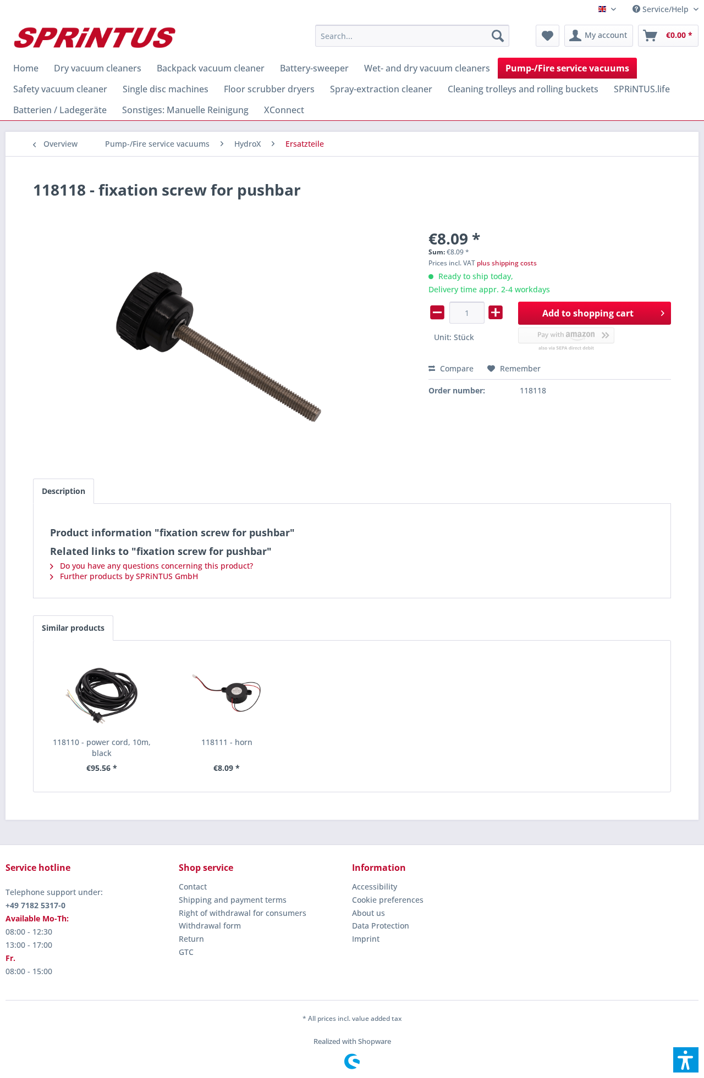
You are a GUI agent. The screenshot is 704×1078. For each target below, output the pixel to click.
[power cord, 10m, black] (101, 692)
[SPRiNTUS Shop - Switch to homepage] (94, 38)
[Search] (497, 36)
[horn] (227, 692)
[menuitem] (661, 9)
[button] (685, 1060)
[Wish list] (547, 36)
